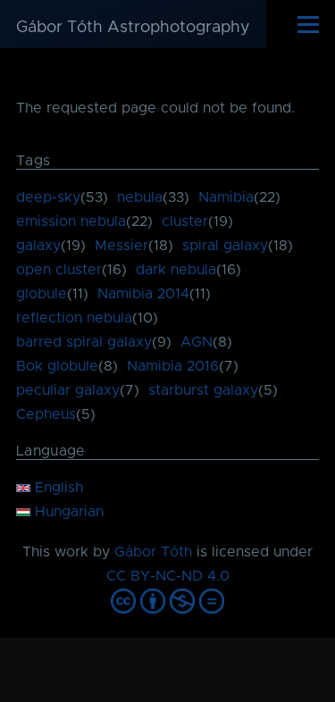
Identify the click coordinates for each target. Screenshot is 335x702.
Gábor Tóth (153, 552)
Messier (121, 245)
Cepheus (46, 414)
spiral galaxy (225, 245)
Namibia (226, 197)
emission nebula (71, 221)
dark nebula (176, 270)
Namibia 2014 (143, 294)
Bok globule (57, 366)
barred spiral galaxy (84, 342)
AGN (196, 342)
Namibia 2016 (173, 366)
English (56, 488)
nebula (140, 197)
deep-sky (48, 197)
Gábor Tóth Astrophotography (133, 28)
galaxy (38, 245)
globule (41, 294)
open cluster (59, 270)
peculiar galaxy (68, 390)
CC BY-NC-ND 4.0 (168, 576)
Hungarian (67, 512)
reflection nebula (74, 318)
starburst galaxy (203, 390)
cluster (185, 221)
